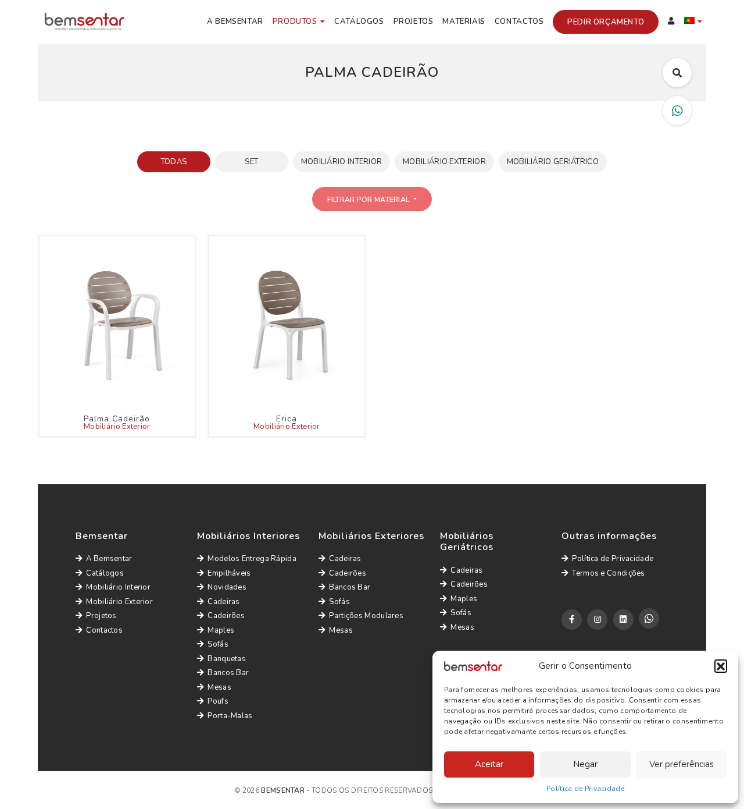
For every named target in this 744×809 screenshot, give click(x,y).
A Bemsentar (235, 21)
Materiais (463, 21)
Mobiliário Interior (341, 162)
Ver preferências (681, 764)
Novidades (227, 587)
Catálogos (359, 21)
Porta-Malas (230, 716)
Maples (221, 630)
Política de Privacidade (585, 788)
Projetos (414, 21)
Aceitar (489, 764)
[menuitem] (693, 22)
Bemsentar (283, 790)
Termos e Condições (608, 573)
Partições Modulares (366, 616)
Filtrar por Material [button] (369, 199)
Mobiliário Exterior (444, 162)
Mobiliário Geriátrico (553, 162)
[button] (721, 666)
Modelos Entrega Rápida (252, 558)
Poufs (218, 701)
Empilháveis (229, 573)
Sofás (218, 644)
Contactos (519, 21)
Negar (585, 764)
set (251, 162)
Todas (174, 162)
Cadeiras (223, 602)
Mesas (219, 687)
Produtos (295, 21)
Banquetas (227, 659)
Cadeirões (226, 616)
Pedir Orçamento (605, 22)
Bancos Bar (228, 673)
